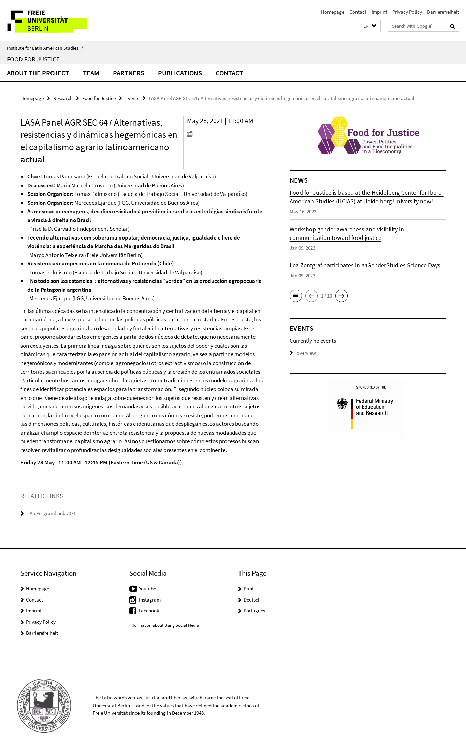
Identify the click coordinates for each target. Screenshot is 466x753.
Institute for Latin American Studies (45, 48)
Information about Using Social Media (164, 625)
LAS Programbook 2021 (51, 513)
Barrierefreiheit (443, 12)
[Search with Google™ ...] (452, 25)
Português (254, 610)
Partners (128, 73)
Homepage (332, 12)
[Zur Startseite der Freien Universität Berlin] (57, 20)
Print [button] (249, 588)
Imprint (379, 12)
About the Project (38, 73)
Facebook (149, 610)
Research (63, 98)
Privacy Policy (407, 12)
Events (132, 98)
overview (306, 353)
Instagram (150, 599)
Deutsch (252, 599)
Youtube (147, 588)
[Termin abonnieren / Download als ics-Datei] (225, 134)
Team (91, 73)
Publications (180, 73)
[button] (370, 26)
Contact (357, 12)
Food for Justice (33, 59)
